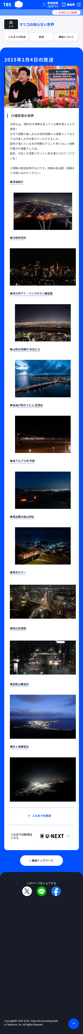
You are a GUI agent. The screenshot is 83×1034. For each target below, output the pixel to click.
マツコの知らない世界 (36, 24)
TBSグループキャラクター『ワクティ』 (18, 4)
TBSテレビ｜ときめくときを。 (7, 4)
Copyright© (10, 1020)
